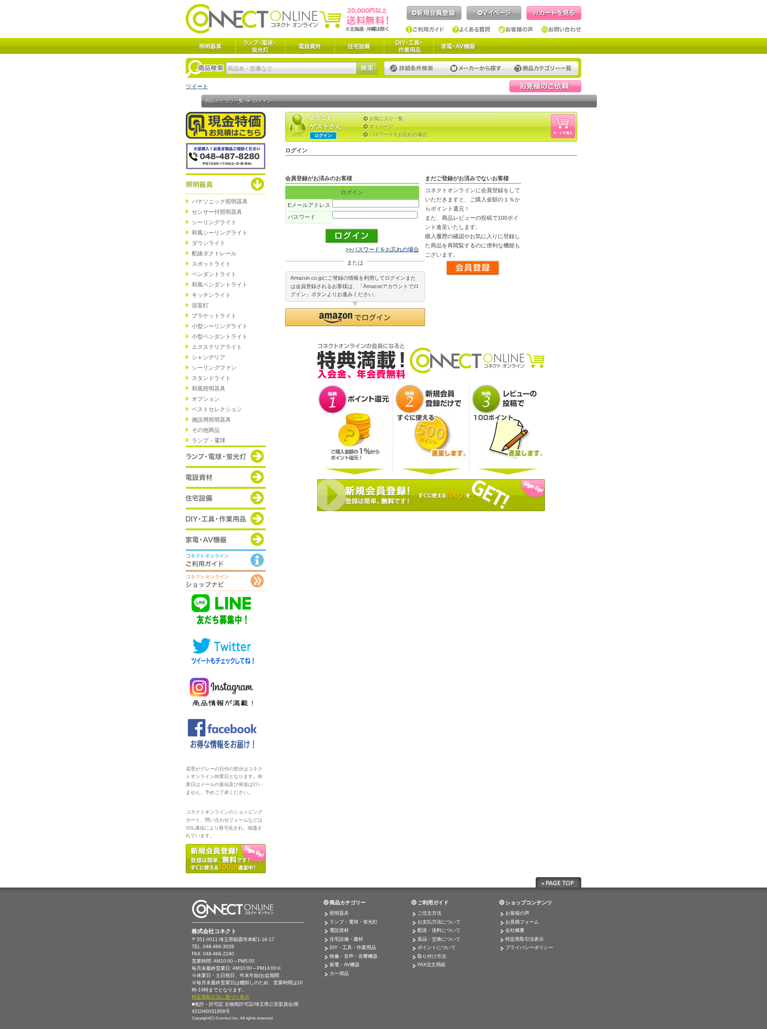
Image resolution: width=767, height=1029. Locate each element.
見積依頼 (545, 86)
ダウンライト (208, 243)
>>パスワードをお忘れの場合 (382, 249)
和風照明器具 (208, 388)
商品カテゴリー (348, 903)
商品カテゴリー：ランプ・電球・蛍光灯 (226, 456)
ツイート (197, 86)
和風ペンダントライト (220, 284)
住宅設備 (359, 46)
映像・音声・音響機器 (354, 956)
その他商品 (206, 430)
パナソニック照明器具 (220, 201)
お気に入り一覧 (386, 118)
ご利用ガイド (424, 29)
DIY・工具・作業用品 (408, 46)
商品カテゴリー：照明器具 (226, 183)
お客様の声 (516, 29)
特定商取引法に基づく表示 (220, 997)
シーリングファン (214, 367)
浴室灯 (200, 305)
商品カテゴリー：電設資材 (226, 476)
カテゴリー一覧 (543, 68)
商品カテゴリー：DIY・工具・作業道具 (226, 518)
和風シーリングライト (220, 232)
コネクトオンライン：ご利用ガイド (226, 559)
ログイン (323, 135)
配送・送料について (439, 930)
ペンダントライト (214, 274)
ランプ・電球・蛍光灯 (260, 46)
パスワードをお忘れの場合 (398, 134)
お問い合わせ (561, 29)
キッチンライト (211, 295)
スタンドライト (211, 378)
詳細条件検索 (413, 68)
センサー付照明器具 (217, 212)
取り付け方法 (431, 956)
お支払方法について (439, 922)
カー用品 (339, 973)
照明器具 (210, 46)
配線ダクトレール (214, 253)
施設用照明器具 (211, 419)
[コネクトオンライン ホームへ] (287, 18)
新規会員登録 (434, 13)
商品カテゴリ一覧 (224, 101)
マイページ (494, 13)
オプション (206, 399)
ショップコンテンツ (528, 903)
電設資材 (309, 46)
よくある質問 (471, 29)
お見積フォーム (522, 922)
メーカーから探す (476, 68)
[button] (355, 317)
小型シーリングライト (220, 326)
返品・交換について (439, 939)
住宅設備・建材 (346, 939)
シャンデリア (208, 357)
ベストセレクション (217, 409)
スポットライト (211, 264)
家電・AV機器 (458, 46)
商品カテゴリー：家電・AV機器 (226, 539)
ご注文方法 (429, 913)
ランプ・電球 (208, 440)
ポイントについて (436, 947)
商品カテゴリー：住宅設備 (226, 497)
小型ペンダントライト (220, 336)
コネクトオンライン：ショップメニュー (226, 580)
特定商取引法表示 (524, 939)
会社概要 (515, 930)
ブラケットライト (214, 315)
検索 (367, 68)
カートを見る (554, 13)
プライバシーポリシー (529, 947)
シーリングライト (214, 222)
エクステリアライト (217, 347)
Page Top (558, 882)
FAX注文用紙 (431, 964)
